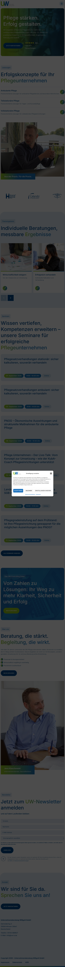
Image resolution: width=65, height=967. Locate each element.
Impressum (38, 494)
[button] (51, 473)
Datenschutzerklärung (30, 494)
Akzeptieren (18, 490)
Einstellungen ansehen (43, 490)
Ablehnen (29, 490)
